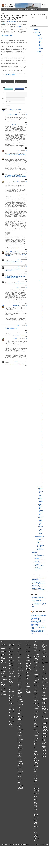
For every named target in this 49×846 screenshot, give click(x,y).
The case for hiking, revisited (7, 81)
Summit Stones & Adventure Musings (20, 766)
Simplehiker (20, 756)
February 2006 (35, 797)
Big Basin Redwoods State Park (45, 662)
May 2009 (35, 708)
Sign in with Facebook (19, 89)
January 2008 (35, 743)
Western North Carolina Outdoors (3, 696)
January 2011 (36, 667)
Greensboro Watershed (42, 143)
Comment (3, 92)
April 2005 (35, 820)
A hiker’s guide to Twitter (39, 565)
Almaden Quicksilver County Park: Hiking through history (44, 652)
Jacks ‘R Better (28, 669)
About (3, 9)
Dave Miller (11, 665)
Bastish (19, 652)
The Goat (19, 773)
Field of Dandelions (19, 680)
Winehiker (11, 726)
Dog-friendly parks (40, 549)
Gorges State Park (40, 523)
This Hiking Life (3, 693)
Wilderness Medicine (11, 724)
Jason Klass (20, 698)
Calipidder (11, 656)
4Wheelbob (11, 648)
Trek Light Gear (28, 690)
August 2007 (35, 758)
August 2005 (36, 813)
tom (3, 19)
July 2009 (35, 705)
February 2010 (35, 689)
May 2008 (35, 735)
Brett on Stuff (20, 661)
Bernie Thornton (15, 124)
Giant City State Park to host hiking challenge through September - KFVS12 (37, 631)
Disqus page (44, 676)
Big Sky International (28, 650)
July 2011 (35, 656)
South (40, 389)
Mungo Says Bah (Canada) (20, 724)
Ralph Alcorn (16, 181)
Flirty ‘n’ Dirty (11, 668)
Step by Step (20, 761)
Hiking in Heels (11, 678)
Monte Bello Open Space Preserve (44, 704)
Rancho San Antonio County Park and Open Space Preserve (44, 726)
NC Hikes (2, 673)
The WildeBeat (11, 706)
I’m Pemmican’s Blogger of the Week (39, 603)
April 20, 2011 (23, 305)
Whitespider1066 (20, 785)
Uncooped (11, 715)
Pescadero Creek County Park (44, 714)
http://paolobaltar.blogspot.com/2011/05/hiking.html (14, 335)
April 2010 (35, 685)
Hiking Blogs (20, 688)
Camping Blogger (10, 658)
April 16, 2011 (23, 251)
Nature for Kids (20, 729)
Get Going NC (3, 665)
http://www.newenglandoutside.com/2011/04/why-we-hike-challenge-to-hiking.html (16, 269)
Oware (27, 677)
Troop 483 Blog (20, 776)
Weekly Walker (11, 721)
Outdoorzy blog (20, 742)
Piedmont (39, 51)
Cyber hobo (19, 673)
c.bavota (46, 844)
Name (3, 98)
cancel (26, 87)
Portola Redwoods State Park (45, 718)
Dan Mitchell (11, 662)
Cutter (19, 672)
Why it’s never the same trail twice (38, 597)
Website (3, 103)
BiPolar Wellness (19, 656)
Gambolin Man (11, 671)
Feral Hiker (19, 678)
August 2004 (36, 838)
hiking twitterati (4, 23)
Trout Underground (20, 778)
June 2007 (35, 761)
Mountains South (40, 516)
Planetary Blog (20, 748)
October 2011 (36, 650)
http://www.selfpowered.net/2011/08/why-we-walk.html (15, 363)
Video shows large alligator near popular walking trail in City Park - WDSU (38, 627)
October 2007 (35, 752)
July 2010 (35, 680)
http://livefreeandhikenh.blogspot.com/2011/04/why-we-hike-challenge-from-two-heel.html (15, 277)
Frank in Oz (19, 682)
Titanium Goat (28, 684)
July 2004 (35, 839)
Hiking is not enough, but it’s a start (38, 599)
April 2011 (35, 661)
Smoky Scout (3, 689)
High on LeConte (4, 667)
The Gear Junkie (20, 771)
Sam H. (19, 750)
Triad (40, 53)
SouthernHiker (11, 705)
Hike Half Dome (12, 676)
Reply (26, 122)
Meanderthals (3, 671)
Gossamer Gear (28, 667)
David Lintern (16, 361)
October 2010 (36, 674)
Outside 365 (20, 744)
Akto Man (19, 648)
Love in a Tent (20, 711)
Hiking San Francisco (11, 680)
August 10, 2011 (23, 338)
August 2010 (36, 679)
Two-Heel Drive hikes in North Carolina (44, 746)
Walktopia (19, 783)
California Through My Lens (20, 665)
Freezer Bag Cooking (28, 665)
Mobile (36, 570)
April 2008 (35, 736)
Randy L (10, 700)
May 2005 (35, 818)
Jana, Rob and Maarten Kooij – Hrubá (12, 684)
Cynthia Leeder (12, 660)
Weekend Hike (11, 717)
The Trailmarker (4, 691)
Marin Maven (11, 691)
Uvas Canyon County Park (44, 750)
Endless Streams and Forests (3, 663)
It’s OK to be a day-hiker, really (21, 81)
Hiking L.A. (19, 690)
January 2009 (36, 715)
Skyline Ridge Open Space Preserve (44, 739)
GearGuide (11, 673)
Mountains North (40, 486)
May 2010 (35, 683)
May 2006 (35, 791)
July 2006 (35, 788)
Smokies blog (20, 758)
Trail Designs (28, 689)
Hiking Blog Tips (34, 9)
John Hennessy (20, 701)
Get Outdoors (11, 674)
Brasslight (27, 655)
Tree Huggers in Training (12, 713)
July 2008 (35, 732)
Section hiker (20, 753)
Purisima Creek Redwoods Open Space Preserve (45, 722)
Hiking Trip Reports (19, 694)
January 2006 (35, 800)
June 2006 (35, 790)
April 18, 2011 (23, 287)
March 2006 (36, 795)
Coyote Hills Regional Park (44, 674)
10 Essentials (26, 9)
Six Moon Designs (27, 679)
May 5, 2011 (24, 325)
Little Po (19, 707)
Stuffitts (27, 681)
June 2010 (35, 682)
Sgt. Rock (19, 754)
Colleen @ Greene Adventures (12, 251)
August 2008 (35, 730)
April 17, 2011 (23, 266)
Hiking (2, 13)
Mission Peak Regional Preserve (44, 699)
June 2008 (35, 733)
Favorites (36, 567)
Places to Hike (9, 9)
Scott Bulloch (11, 703)
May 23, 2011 (23, 332)
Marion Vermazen (19, 714)
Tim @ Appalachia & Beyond (13, 114)
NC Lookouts (3, 675)
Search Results (44, 736)
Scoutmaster (20, 751)
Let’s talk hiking (42, 589)
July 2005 (35, 815)
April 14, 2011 (7, 19)
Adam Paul (11, 649)
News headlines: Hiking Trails (38, 611)
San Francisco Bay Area (39, 536)
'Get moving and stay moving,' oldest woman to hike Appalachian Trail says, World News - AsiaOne (38, 622)
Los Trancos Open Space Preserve (44, 695)
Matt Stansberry (20, 716)
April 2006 (35, 793)
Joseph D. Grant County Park (45, 687)
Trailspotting (11, 711)
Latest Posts (8, 13)
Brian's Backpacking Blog (3, 658)
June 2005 (35, 817)
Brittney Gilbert (12, 654)
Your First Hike (18, 9)
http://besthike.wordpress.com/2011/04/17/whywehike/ (15, 283)
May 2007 (35, 763)
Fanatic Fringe (28, 663)
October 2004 (36, 833)
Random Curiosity (10, 698)
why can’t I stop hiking (11, 21)
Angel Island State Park (44, 658)
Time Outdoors (20, 774)
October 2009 (36, 699)
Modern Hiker (20, 717)
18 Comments (13, 19)
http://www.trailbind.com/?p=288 (11, 328)
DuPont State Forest (40, 519)
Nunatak (27, 675)
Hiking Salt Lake (20, 691)
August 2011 (36, 654)
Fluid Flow (11, 670)
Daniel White (11, 663)
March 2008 (36, 738)
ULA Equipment (28, 692)
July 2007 (35, 760)
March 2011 (36, 662)
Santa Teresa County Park (44, 734)
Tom (18, 150)
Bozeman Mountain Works (28, 653)
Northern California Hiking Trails (20, 732)
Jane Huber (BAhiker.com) (11, 687)
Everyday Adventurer (19, 676)
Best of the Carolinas (39, 568)
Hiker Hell (19, 687)
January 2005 (36, 826)
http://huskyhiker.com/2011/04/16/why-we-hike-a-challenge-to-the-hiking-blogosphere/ (14, 262)
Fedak (10, 666)
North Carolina (37, 32)
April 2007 (35, 765)
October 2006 (35, 780)
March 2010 (36, 687)
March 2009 (36, 711)
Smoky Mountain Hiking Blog (4, 687)
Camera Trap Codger (20, 668)
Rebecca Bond (11, 701)
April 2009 (35, 709)
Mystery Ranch (28, 674)
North (40, 280)
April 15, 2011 (23, 124)
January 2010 (36, 691)
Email (3, 100)
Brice (18, 325)
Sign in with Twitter (8, 89)
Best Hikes (19, 654)
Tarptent (27, 683)
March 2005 (36, 821)
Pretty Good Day (12, 695)
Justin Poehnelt (20, 702)
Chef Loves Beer (20, 670)
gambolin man (16, 305)
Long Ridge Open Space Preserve (44, 691)
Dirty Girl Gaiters (28, 658)
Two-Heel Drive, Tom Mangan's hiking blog (14, 844)
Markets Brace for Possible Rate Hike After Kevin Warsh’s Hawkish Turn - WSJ (38, 617)
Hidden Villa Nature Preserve (45, 682)
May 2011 (35, 659)
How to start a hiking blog (39, 555)
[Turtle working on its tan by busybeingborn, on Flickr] (6, 35)
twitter (19, 26)
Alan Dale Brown (35, 580)
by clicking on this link (10, 74)
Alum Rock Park (45, 656)
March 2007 (36, 766)
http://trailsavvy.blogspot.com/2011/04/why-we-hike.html (15, 154)
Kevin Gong (11, 689)
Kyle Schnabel (16, 338)
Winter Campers (20, 786)
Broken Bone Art (28, 657)
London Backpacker (19, 709)
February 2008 (35, 740)
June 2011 (35, 657)
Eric (18, 195)
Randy (17, 287)
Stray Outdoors (20, 762)
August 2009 (36, 703)
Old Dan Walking (4, 679)
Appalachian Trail (38, 31)
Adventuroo (3, 647)
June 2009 (35, 706)
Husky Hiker (20, 696)
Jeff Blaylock (20, 699)
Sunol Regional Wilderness (44, 742)
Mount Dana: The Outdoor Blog (20, 721)
